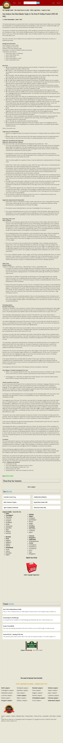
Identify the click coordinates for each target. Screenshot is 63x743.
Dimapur (31, 525)
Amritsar (8, 533)
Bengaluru (32, 554)
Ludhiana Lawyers (53, 695)
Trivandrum (32, 548)
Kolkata (31, 514)
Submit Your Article (31, 557)
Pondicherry (32, 547)
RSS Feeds (52, 716)
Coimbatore (32, 545)
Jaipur (31, 532)
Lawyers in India (45, 10)
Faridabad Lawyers (22, 688)
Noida (7, 524)
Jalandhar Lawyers (22, 690)
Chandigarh (9, 515)
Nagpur (8, 540)
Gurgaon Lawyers (6, 700)
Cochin (31, 543)
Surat (7, 549)
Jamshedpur (32, 520)
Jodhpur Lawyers (22, 700)
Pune (7, 538)
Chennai (31, 536)
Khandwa (8, 553)
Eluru (30, 550)
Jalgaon (8, 544)
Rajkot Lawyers (21, 698)
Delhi (7, 513)
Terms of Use (37, 716)
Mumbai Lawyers (37, 688)
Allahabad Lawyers (7, 693)
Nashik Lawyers (37, 695)
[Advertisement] (31, 588)
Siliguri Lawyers (53, 690)
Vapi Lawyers (21, 693)
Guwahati (32, 527)
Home (14, 3)
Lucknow (8, 519)
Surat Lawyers (36, 700)
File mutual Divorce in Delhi (21, 10)
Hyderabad (32, 539)
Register (59, 3)
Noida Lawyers (5, 698)
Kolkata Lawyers (53, 688)
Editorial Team (20, 716)
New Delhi (32, 529)
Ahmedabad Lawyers (38, 698)
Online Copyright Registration (31, 575)
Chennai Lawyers (53, 698)
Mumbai (8, 537)
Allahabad (9, 517)
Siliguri (31, 516)
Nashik (8, 546)
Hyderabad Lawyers (54, 700)
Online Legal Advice (35, 10)
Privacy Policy (29, 716)
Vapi (30, 552)
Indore (8, 551)
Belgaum (8, 542)
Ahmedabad (9, 547)
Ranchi (31, 521)
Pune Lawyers (36, 690)
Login (53, 3)
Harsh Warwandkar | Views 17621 (13, 19)
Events (13, 716)
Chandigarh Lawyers (7, 690)
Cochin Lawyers (21, 695)
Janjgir (31, 523)
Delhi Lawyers (5, 688)
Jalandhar (9, 528)
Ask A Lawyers (31, 487)
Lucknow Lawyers (6, 695)
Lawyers (8, 716)
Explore (19, 3)
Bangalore (32, 538)
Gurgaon (8, 521)
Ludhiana (32, 530)
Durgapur (32, 518)
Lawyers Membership (26, 650)
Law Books (46, 716)
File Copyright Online (7, 10)
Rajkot (8, 555)
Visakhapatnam (34, 541)
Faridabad (9, 522)
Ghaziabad (9, 526)
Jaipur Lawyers (52, 693)
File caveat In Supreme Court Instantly (31, 678)
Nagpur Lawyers (37, 693)
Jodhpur (8, 531)
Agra (7, 530)
